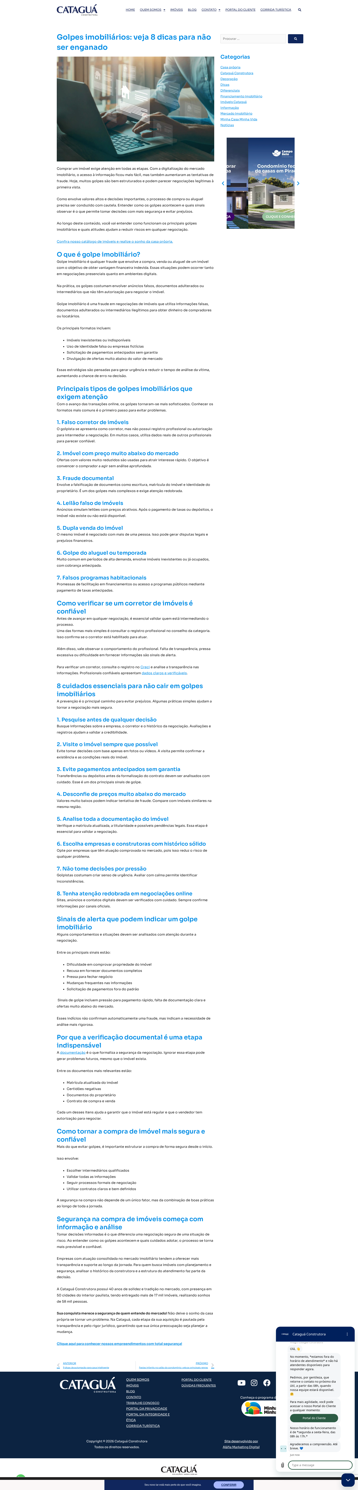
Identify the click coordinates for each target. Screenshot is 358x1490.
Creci (145, 667)
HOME (130, 10)
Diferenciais (230, 90)
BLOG (192, 10)
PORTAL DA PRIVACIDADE (146, 1409)
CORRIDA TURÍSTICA (275, 10)
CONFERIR (228, 1484)
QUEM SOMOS (150, 10)
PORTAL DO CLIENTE (240, 10)
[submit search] (295, 38)
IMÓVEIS (176, 10)
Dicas (224, 85)
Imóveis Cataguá (233, 102)
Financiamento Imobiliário (241, 96)
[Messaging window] (315, 1399)
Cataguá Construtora (236, 73)
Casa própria (230, 67)
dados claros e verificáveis (164, 673)
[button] (223, 183)
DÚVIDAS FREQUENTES (198, 1385)
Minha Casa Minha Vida (238, 119)
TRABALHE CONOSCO (142, 1403)
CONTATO (209, 10)
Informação (229, 108)
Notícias (227, 125)
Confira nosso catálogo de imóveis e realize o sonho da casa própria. (115, 241)
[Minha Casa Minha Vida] (266, 1408)
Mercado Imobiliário (236, 113)
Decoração (229, 79)
